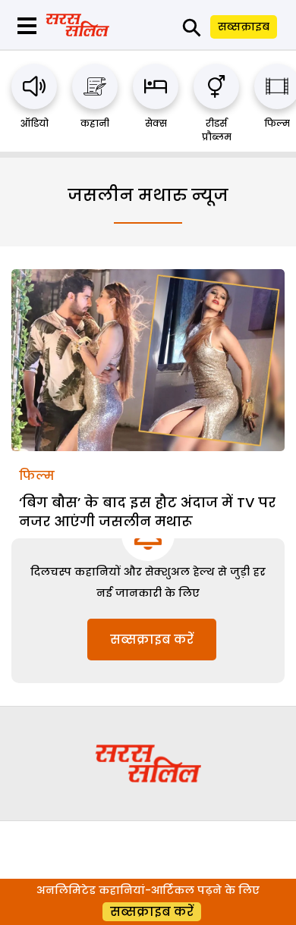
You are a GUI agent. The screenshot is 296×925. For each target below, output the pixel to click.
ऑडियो (34, 123)
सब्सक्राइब (243, 26)
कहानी (94, 123)
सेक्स (156, 123)
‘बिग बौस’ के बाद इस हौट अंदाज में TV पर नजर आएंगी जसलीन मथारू (147, 512)
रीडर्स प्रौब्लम (216, 130)
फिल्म (277, 123)
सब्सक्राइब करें (152, 639)
